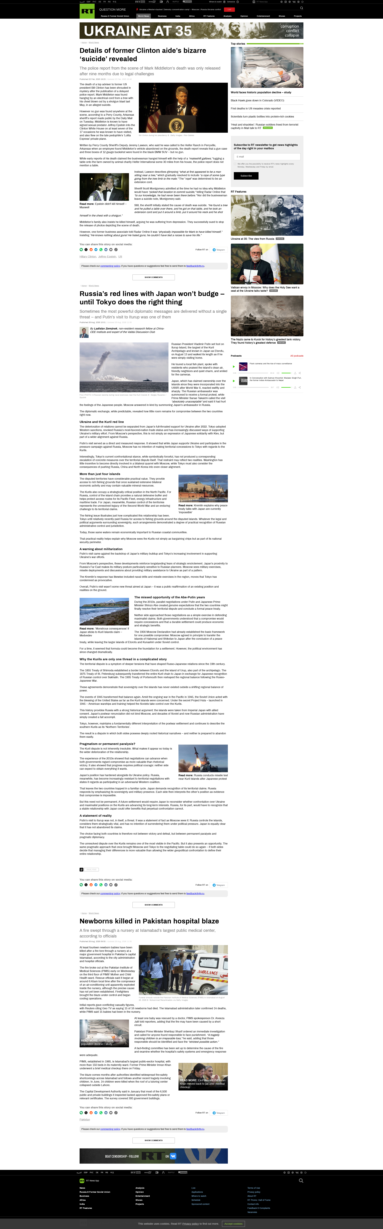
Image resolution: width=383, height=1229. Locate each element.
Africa (191, 16)
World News (143, 16)
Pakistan (85, 1119)
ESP (88, 2)
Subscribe (246, 175)
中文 (114, 2)
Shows (282, 16)
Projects (298, 16)
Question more (112, 9)
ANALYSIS (91, 869)
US (120, 256)
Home (84, 42)
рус (92, 1173)
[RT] (140, 2)
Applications (197, 1192)
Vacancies (252, 1212)
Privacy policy (253, 1192)
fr (102, 1173)
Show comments (154, 277)
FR (104, 2)
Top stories (238, 43)
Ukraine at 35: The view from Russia (253, 238)
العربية (82, 2)
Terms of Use (253, 1188)
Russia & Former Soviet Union (115, 16)
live (229, 9)
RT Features (209, 16)
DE (100, 2)
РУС (94, 2)
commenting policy (110, 266)
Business (162, 16)
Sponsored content (200, 1204)
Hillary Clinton (88, 256)
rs (106, 1173)
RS (109, 2)
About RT (251, 1196)
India (177, 16)
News (82, 1188)
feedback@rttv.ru (195, 266)
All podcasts (296, 356)
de (97, 1173)
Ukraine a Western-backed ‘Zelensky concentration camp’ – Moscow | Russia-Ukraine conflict (180, 10)
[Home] (87, 11)
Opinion (244, 16)
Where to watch (199, 1196)
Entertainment (263, 16)
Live (193, 1188)
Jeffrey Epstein (107, 256)
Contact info (253, 1204)
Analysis (227, 16)
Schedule (196, 1200)
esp (86, 1173)
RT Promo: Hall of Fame (258, 1200)
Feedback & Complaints (258, 1208)
